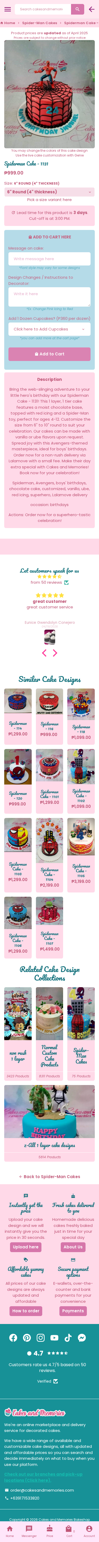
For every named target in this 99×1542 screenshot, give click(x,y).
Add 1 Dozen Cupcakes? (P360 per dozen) (49, 318)
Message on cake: (26, 248)
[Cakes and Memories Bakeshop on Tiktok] (68, 1338)
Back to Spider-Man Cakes (49, 1176)
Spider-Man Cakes (39, 22)
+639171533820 (22, 1498)
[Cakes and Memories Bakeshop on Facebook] (13, 1338)
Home (7, 22)
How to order (25, 1311)
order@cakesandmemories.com (39, 1490)
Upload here (26, 1247)
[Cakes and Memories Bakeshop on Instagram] (41, 1338)
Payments (73, 1311)
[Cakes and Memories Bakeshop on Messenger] (82, 1338)
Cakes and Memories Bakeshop (64, 1519)
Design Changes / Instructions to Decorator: (40, 280)
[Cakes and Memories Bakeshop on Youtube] (54, 1338)
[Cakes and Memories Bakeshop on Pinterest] (27, 1338)
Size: (31, 183)
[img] (49, 577)
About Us (73, 1247)
